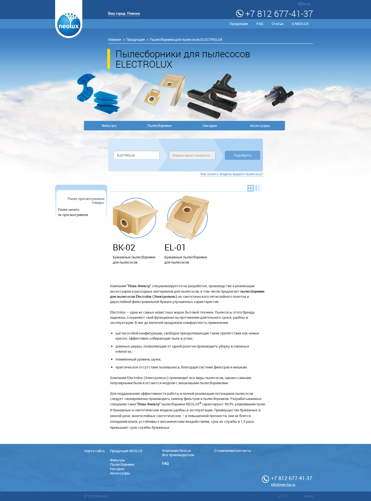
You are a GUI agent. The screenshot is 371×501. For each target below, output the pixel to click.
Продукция (238, 23)
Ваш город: (124, 13)
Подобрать (242, 155)
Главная (114, 39)
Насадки (210, 125)
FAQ (259, 23)
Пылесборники (159, 125)
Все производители (178, 454)
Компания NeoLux (176, 450)
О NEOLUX (300, 23)
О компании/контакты (232, 450)
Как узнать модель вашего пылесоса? (231, 173)
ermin (308, 496)
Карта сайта (94, 450)
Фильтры (109, 125)
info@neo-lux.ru (283, 484)
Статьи (277, 23)
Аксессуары (260, 125)
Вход (305, 3)
